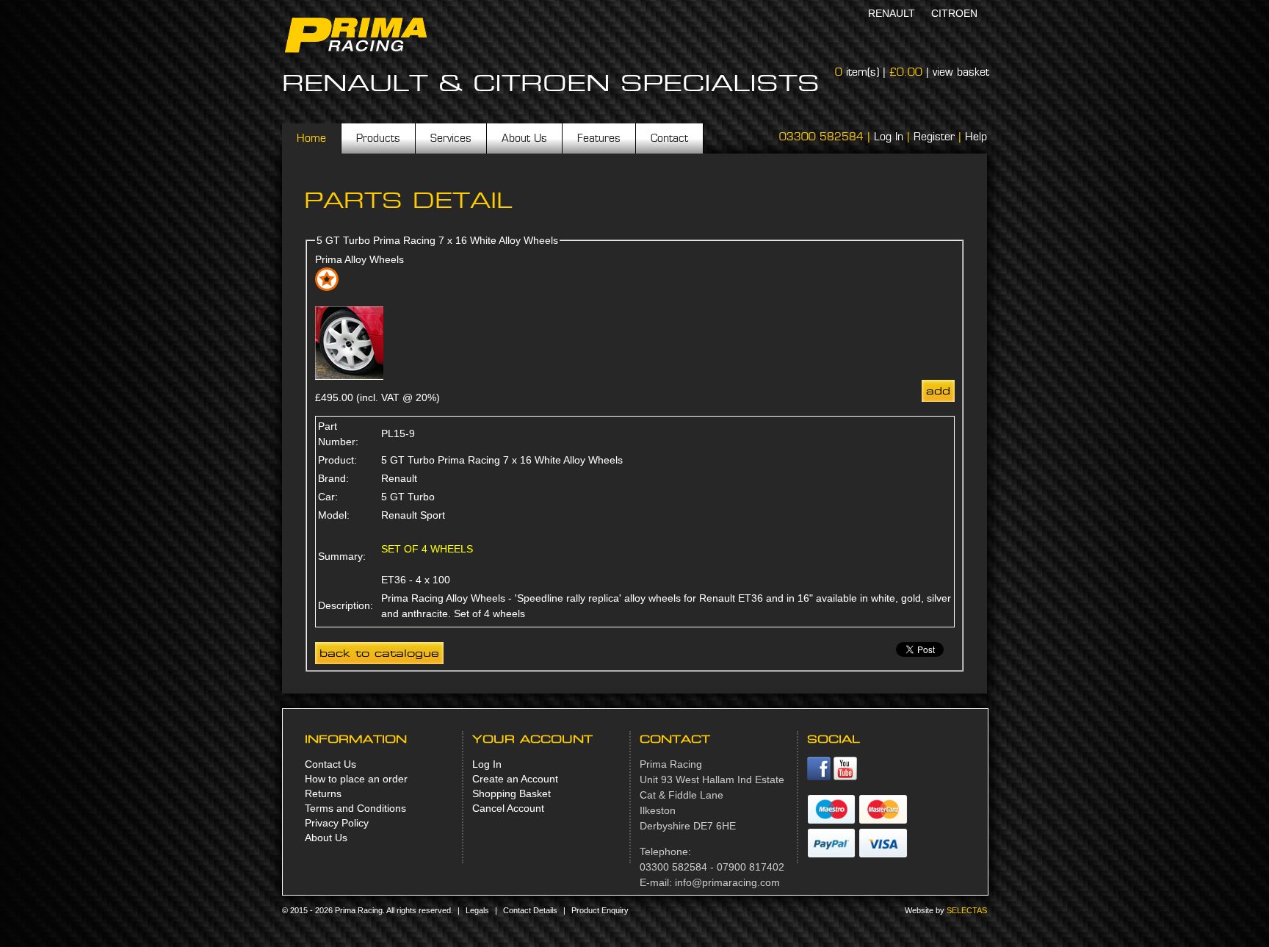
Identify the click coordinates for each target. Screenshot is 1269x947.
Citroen (954, 13)
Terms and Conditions (355, 808)
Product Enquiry (600, 910)
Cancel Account (508, 808)
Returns (323, 793)
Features (599, 138)
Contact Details (530, 910)
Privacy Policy (337, 823)
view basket (961, 72)
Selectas (967, 910)
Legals (477, 910)
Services (450, 138)
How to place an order (356, 779)
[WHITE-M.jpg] (349, 376)
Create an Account (515, 779)
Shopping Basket (511, 793)
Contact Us (330, 764)
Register (934, 136)
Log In (888, 136)
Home (311, 138)
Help (976, 136)
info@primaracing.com (727, 882)
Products (378, 138)
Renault (891, 13)
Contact (669, 138)
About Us (524, 138)
